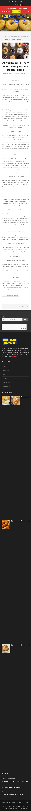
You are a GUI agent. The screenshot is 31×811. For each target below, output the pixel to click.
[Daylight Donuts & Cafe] (6, 16)
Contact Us (6, 386)
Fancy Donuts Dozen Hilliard (10, 295)
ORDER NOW (16, 11)
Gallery (5, 378)
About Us (6, 370)
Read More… (15, 356)
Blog (10, 33)
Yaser (17, 73)
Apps (4, 374)
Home (5, 33)
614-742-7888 (18, 1)
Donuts (24, 44)
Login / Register (8, 382)
